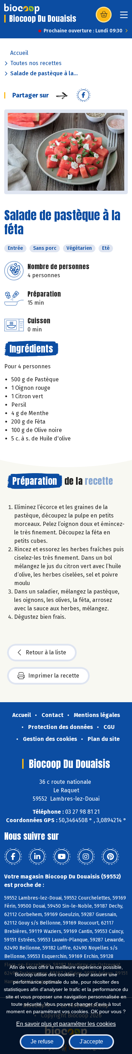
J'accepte (91, 1042)
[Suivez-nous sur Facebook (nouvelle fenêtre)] (13, 856)
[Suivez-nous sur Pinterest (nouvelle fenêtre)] (110, 856)
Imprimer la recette (53, 675)
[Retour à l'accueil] (21, 9)
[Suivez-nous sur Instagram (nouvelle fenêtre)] (86, 856)
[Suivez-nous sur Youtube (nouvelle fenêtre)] (61, 856)
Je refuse (42, 1042)
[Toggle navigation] (124, 17)
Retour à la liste (46, 652)
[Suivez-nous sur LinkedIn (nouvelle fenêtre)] (37, 856)
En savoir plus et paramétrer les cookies (66, 1024)
